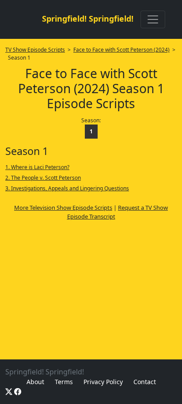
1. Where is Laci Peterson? (37, 167)
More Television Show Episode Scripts (63, 207)
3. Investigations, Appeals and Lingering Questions (67, 188)
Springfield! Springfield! (87, 18)
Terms (64, 382)
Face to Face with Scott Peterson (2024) (121, 49)
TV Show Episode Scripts (35, 49)
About (35, 382)
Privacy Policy (103, 382)
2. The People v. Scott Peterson (43, 177)
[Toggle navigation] (152, 19)
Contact (144, 382)
